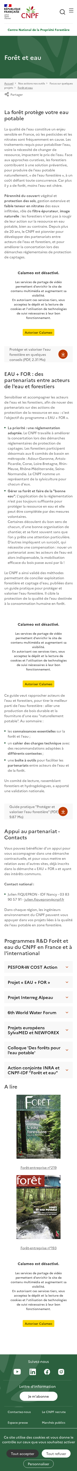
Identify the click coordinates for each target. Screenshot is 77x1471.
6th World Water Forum (32, 1012)
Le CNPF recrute (54, 1412)
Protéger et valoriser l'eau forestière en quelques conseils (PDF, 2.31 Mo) (30, 354)
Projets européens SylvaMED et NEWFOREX (33, 1029)
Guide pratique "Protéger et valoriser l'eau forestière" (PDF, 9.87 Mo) (33, 811)
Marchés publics (53, 1422)
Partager (16, 94)
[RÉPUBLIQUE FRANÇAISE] (12, 12)
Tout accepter (22, 1453)
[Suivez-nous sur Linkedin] (33, 1372)
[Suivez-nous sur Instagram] (61, 1372)
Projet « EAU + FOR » (29, 982)
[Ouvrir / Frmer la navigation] (71, 10)
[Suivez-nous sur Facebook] (47, 1372)
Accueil (8, 83)
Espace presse (18, 1422)
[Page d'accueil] (29, 12)
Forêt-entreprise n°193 (39, 1247)
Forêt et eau (25, 87)
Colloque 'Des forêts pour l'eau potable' (34, 1049)
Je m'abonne (38, 1396)
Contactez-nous (19, 1412)
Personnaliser (38, 1463)
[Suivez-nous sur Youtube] (17, 1372)
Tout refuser (56, 1453)
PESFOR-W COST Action (32, 967)
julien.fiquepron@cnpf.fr (44, 899)
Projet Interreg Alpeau (30, 997)
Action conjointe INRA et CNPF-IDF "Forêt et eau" (33, 1069)
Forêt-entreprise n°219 (39, 1167)
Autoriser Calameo (38, 332)
